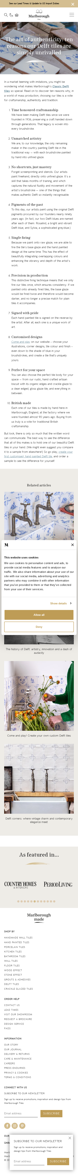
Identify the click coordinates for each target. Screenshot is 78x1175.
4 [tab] (28, 901)
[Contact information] (11, 15)
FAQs (7, 1028)
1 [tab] (18, 901)
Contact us (12, 1005)
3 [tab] (25, 901)
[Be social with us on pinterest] (22, 1126)
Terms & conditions (17, 1077)
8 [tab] (41, 901)
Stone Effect (13, 975)
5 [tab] (31, 901)
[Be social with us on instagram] (15, 1126)
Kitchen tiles (13, 951)
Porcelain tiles (14, 947)
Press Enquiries (14, 1068)
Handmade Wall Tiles (18, 937)
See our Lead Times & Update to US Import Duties (34, 3)
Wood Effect (13, 970)
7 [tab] (38, 901)
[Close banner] (72, 545)
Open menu (71, 14)
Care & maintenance (18, 1059)
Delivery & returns (17, 1054)
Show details (58, 603)
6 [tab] (35, 901)
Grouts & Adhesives (17, 979)
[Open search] (6, 15)
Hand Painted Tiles (16, 942)
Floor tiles (12, 965)
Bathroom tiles (15, 956)
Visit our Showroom (18, 1014)
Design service (14, 1024)
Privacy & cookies (16, 1073)
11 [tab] (51, 901)
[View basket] (17, 15)
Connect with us (15, 1087)
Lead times (11, 1010)
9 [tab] (44, 901)
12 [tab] (54, 901)
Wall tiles (11, 961)
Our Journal (13, 1049)
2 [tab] (21, 901)
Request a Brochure (18, 1019)
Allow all (39, 614)
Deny (39, 626)
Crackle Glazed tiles (18, 989)
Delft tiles (11, 984)
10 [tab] (48, 901)
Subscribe (58, 1161)
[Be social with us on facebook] (7, 1126)
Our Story (11, 1045)
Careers (9, 1063)
